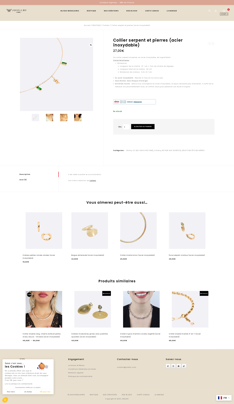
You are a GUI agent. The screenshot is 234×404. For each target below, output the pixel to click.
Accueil (87, 25)
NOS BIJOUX (131, 11)
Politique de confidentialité (80, 376)
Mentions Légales (76, 373)
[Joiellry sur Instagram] (173, 366)
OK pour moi (45, 392)
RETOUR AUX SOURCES (171, 150)
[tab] (39, 174)
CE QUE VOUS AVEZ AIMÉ (143, 150)
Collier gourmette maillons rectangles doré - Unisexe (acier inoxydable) (212, 43)
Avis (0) (23, 180)
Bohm (129, 150)
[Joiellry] (18, 11)
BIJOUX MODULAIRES (70, 11)
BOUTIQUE (91, 11)
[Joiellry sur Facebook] (168, 366)
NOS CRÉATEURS (111, 11)
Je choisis (28, 392)
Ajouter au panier (143, 126)
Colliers (106, 25)
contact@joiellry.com (126, 367)
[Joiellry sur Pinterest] (178, 366)
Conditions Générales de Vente (82, 369)
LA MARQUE (172, 11)
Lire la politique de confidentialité (19, 384)
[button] (5, 400)
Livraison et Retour (76, 365)
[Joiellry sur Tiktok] (184, 366)
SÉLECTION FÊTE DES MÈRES (193, 150)
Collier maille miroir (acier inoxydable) (209, 43)
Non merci (11, 392)
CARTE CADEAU (152, 11)
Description (25, 174)
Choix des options (44, 246)
